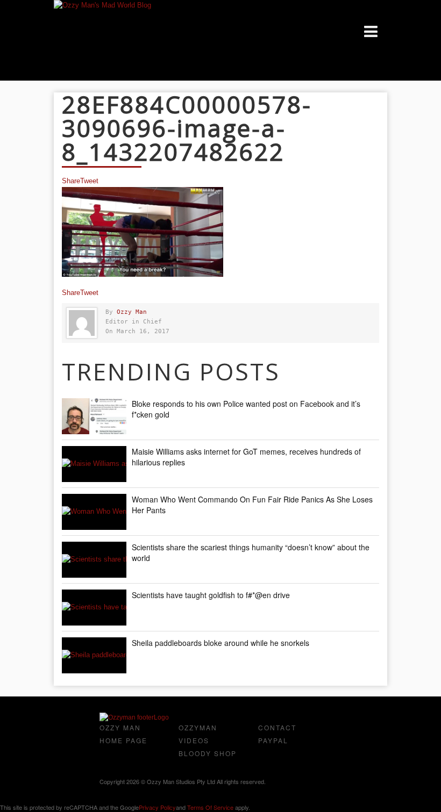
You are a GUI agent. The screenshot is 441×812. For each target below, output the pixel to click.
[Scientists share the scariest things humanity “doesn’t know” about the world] (94, 559)
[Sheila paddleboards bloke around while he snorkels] (94, 655)
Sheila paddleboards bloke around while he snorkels (220, 642)
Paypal (273, 740)
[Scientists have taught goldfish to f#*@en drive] (94, 607)
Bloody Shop (208, 753)
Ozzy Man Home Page (123, 734)
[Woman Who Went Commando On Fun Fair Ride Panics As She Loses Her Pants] (94, 512)
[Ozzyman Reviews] (134, 717)
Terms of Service (210, 807)
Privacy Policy (157, 807)
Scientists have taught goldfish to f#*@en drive (211, 595)
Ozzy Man (132, 311)
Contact (277, 727)
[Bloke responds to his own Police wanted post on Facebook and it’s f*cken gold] (94, 416)
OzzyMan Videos (198, 734)
